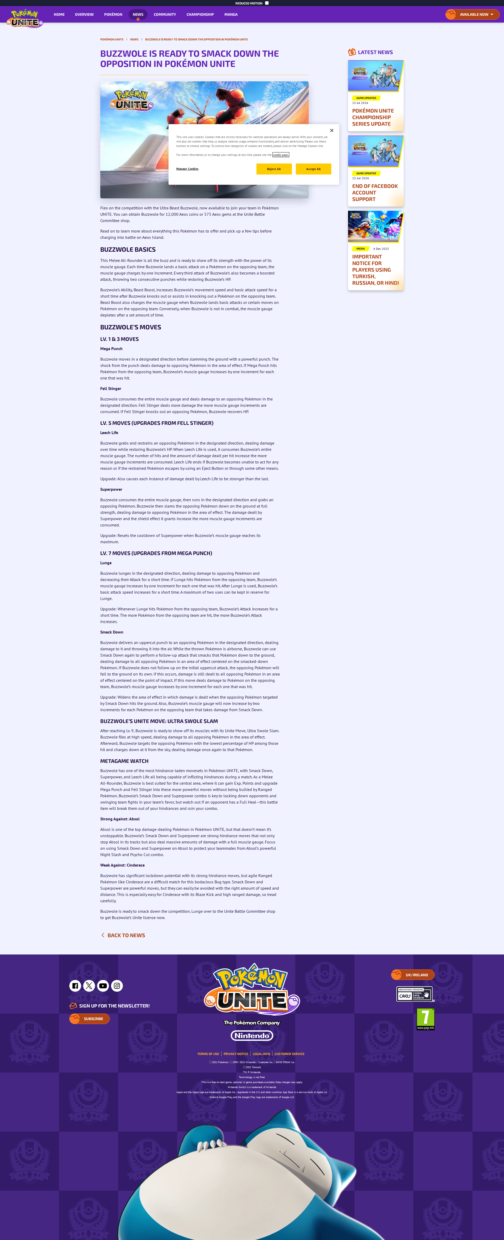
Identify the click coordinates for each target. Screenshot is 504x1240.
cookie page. (281, 155)
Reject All (274, 169)
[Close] (332, 130)
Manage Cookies (187, 169)
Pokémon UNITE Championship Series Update (373, 117)
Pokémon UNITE (111, 39)
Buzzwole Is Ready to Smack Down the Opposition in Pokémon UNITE (196, 39)
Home (59, 14)
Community (165, 14)
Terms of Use (208, 1054)
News (138, 14)
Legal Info (261, 1054)
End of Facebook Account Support (375, 192)
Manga (231, 14)
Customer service (289, 1054)
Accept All (313, 169)
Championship (200, 14)
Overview (84, 14)
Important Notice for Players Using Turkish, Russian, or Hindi (375, 269)
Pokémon (113, 14)
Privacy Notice (236, 1054)
